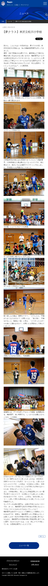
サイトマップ (13, 564)
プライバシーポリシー (13, 560)
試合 (17, 5)
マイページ (25, 5)
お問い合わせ (35, 564)
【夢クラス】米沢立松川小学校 (23, 21)
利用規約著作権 (35, 561)
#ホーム (42, 536)
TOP (3, 21)
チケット (10, 5)
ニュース (9, 21)
